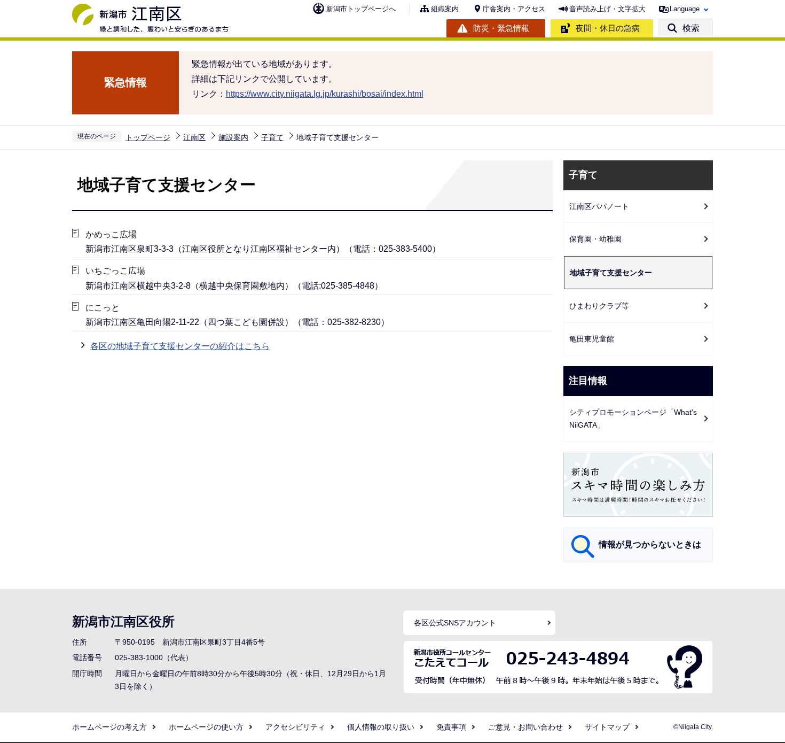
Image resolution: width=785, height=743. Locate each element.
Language (685, 9)
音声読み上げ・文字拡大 (607, 9)
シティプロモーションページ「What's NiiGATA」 (633, 419)
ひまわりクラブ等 (599, 305)
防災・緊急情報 (501, 28)
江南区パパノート (599, 206)
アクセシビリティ (295, 727)
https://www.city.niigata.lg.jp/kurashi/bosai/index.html (324, 93)
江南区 (194, 137)
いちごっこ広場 (115, 270)
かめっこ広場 (111, 234)
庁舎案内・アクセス (514, 9)
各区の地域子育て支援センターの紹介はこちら (180, 346)
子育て (272, 137)
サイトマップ (607, 727)
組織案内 (445, 9)
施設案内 (233, 137)
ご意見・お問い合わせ (525, 727)
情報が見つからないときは (650, 544)
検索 (691, 28)
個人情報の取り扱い (380, 727)
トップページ (147, 137)
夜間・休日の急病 (608, 28)
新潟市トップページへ (361, 9)
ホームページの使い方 (206, 727)
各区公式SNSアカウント (455, 622)
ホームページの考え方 (109, 727)
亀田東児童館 (591, 339)
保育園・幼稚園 (595, 239)
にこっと (102, 307)
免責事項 (451, 727)
